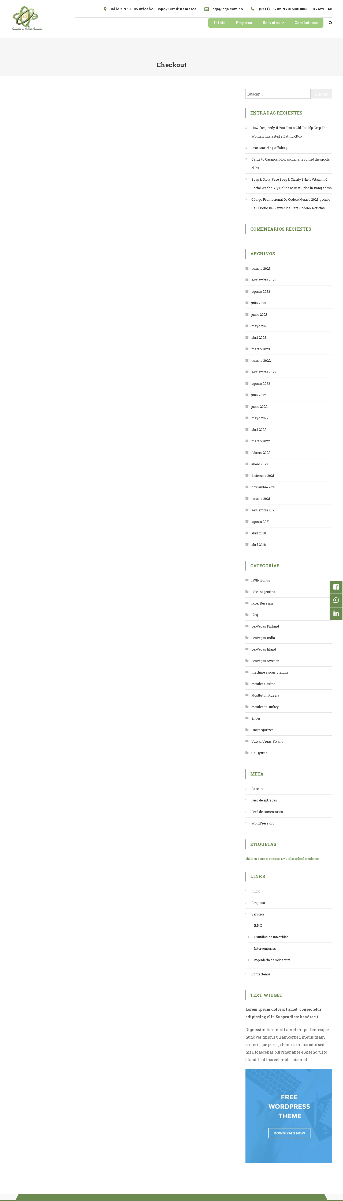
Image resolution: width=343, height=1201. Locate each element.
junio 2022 (259, 406)
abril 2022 (258, 429)
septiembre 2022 (263, 372)
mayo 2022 (260, 418)
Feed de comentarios (267, 811)
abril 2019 (258, 533)
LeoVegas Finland (265, 626)
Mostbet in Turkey (265, 707)
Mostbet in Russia (265, 695)
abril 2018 (258, 544)
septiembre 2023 (263, 280)
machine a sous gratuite (269, 672)
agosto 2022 (260, 383)
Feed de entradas (264, 800)
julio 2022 (258, 395)
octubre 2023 (261, 268)
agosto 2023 (260, 291)
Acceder (257, 788)
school (299, 859)
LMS (284, 859)
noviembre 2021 (263, 487)
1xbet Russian (262, 603)
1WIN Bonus (260, 580)
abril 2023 (258, 337)
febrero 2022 (260, 452)
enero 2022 (259, 464)
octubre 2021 (260, 498)
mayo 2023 (260, 326)
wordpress (312, 859)
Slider (255, 718)
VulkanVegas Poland (267, 741)
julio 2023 (258, 303)
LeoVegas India (263, 638)
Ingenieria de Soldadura (272, 960)
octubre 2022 (261, 360)
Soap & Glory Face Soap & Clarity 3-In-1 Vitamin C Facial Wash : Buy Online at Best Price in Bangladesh (291, 183)
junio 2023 (259, 314)
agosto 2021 (260, 521)
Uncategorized (262, 730)
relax (291, 859)
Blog (254, 615)
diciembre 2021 (262, 475)
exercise (274, 859)
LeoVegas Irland (263, 649)
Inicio (219, 22)
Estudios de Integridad (271, 937)
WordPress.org (262, 823)
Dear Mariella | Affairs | (269, 148)
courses (263, 859)
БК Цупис (259, 753)
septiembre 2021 (263, 510)
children (251, 859)
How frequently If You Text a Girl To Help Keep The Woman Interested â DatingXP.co (289, 132)
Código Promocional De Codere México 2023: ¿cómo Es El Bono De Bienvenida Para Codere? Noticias (290, 203)
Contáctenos (306, 22)
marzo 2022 (260, 441)
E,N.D (258, 925)
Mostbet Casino (263, 684)
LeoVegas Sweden (265, 661)
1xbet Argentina (263, 592)
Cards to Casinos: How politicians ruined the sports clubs (290, 163)
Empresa (244, 22)
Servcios (271, 22)
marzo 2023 (260, 349)
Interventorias (265, 948)
